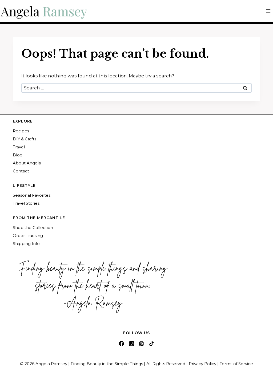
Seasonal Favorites (31, 195)
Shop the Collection (33, 227)
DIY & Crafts (24, 138)
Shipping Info (26, 243)
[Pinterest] (141, 343)
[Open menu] (268, 11)
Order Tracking (28, 235)
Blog (17, 154)
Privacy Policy (202, 363)
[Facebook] (121, 343)
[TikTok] (152, 343)
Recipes (21, 130)
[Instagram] (131, 343)
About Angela (27, 162)
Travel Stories (26, 203)
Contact (21, 170)
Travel (19, 146)
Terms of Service (236, 363)
